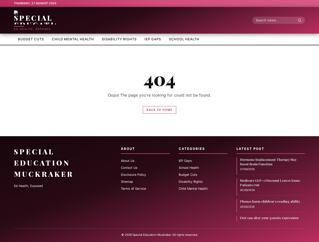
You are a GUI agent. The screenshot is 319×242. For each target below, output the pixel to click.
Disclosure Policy (133, 175)
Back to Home (159, 110)
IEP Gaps (153, 39)
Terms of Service (133, 188)
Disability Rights (119, 39)
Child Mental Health (73, 39)
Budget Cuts (31, 39)
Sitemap (127, 181)
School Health (184, 39)
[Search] (301, 20)
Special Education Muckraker (44, 163)
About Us (128, 161)
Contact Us (129, 168)
